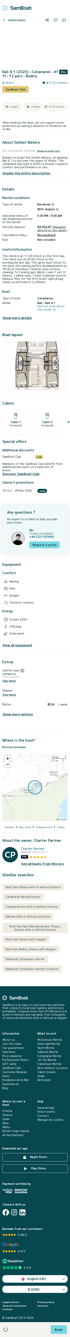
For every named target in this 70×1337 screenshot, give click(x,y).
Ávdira (9, 82)
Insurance (8, 1052)
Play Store (38, 1168)
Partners (42, 1305)
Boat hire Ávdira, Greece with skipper (31, 949)
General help (45, 1107)
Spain (6, 1119)
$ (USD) (34, 1289)
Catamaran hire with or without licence (32, 906)
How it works (46, 1111)
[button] (7, 759)
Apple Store (38, 1157)
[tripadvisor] (13, 1261)
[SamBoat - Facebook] (5, 1212)
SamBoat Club (15, 89)
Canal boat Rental (49, 1064)
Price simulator (12, 1056)
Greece (7, 1115)
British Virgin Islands (15, 1131)
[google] (10, 1244)
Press (6, 1076)
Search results (16, 19)
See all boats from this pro (42, 864)
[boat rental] (17, 8)
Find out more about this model (51, 308)
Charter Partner (33, 848)
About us (8, 1039)
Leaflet (63, 819)
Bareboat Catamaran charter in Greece (32, 969)
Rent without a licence (52, 1068)
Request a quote (44, 545)
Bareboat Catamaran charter (25, 959)
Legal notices (10, 1302)
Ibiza (5, 1123)
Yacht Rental (45, 1047)
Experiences (10, 1084)
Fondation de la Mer (15, 1080)
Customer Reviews (14, 1072)
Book (59, 1329)
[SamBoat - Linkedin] (22, 1212)
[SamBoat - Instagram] (14, 1212)
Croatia (7, 1110)
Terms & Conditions (14, 1305)
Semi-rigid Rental (48, 1043)
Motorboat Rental (49, 1039)
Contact (43, 1115)
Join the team (11, 1043)
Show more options (18, 714)
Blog (5, 1088)
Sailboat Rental (47, 1052)
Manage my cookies (50, 1119)
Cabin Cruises (46, 1072)
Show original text (48, 150)
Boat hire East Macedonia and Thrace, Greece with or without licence (35, 927)
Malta (6, 1127)
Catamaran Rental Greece (23, 897)
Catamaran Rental (49, 1056)
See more (9, 681)
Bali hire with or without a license (28, 916)
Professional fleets (15, 1059)
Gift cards (9, 1064)
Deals (41, 1076)
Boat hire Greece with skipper (26, 939)
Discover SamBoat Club (21, 474)
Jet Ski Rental (46, 1059)
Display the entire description (26, 173)
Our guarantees (13, 1047)
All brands (44, 1080)
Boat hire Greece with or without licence (33, 887)
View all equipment (17, 645)
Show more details (17, 318)
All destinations (13, 1135)
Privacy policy (45, 1302)
